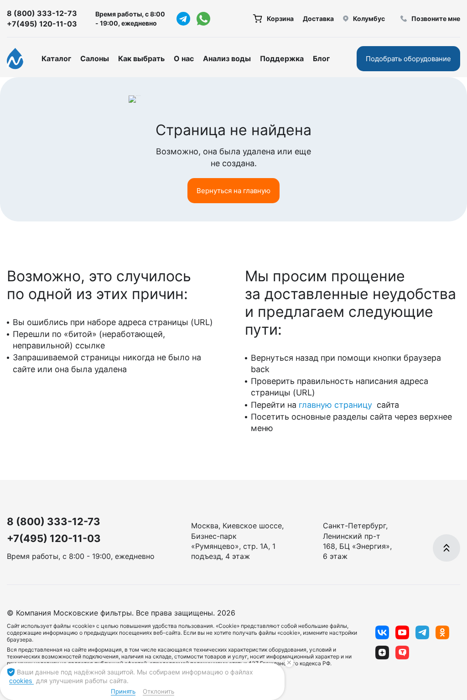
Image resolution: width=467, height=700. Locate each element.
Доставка (318, 18)
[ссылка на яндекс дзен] (382, 652)
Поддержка (282, 58)
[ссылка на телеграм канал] (183, 18)
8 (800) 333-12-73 (42, 13)
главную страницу (336, 405)
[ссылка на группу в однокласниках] (442, 632)
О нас (184, 58)
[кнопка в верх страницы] (446, 548)
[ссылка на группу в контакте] (382, 632)
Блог (321, 58)
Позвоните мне (435, 18)
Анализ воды (227, 58)
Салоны (94, 58)
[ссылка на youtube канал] (402, 632)
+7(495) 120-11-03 (42, 23)
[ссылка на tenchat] (402, 652)
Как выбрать (141, 58)
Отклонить (158, 691)
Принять (123, 691)
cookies (21, 680)
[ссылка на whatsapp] (203, 18)
